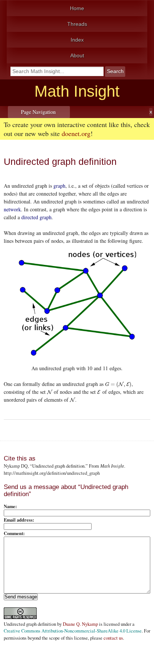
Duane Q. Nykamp (80, 624)
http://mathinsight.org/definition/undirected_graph (52, 473)
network (12, 209)
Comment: (14, 533)
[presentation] (118, 383)
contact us (113, 638)
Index (77, 40)
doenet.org (76, 133)
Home (77, 8)
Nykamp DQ (16, 466)
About (77, 55)
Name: (10, 506)
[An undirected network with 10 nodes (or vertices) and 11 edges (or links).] (77, 303)
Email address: (19, 519)
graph (59, 185)
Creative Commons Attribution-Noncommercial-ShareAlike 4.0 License (73, 631)
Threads (77, 24)
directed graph (36, 217)
